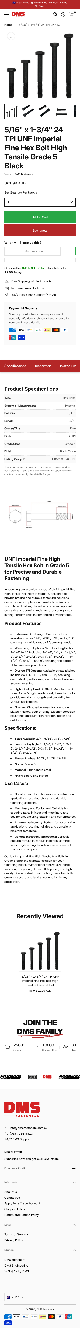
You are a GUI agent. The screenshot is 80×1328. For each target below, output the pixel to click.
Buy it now (40, 230)
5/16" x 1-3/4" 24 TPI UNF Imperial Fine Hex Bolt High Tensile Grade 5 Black (40, 981)
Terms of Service (16, 1234)
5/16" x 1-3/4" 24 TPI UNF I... (39, 25)
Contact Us (12, 1198)
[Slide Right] (73, 5)
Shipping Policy (14, 1209)
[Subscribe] (72, 1168)
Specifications (15, 366)
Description (42, 366)
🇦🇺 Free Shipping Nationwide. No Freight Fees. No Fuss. (40, 4)
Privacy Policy (13, 1240)
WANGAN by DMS (16, 1271)
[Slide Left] (7, 5)
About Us (10, 1192)
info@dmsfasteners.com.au (29, 1128)
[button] (55, 14)
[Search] (55, 14)
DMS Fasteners (24, 174)
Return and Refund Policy (21, 1215)
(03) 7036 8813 (21, 1134)
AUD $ (16, 1297)
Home (8, 25)
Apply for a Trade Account (22, 1203)
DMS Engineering (16, 1265)
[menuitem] (40, 1192)
